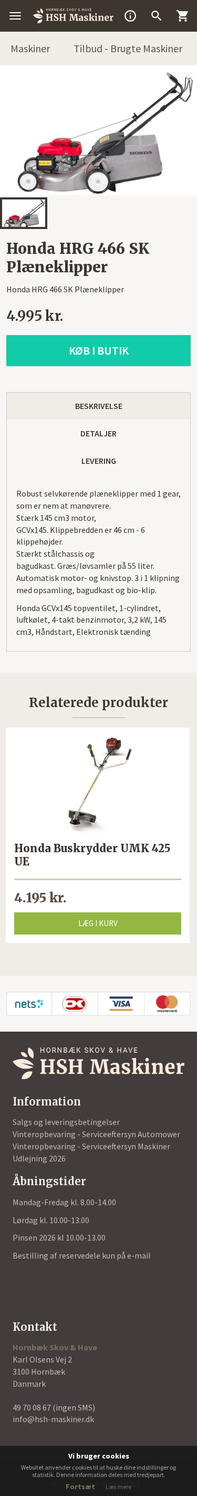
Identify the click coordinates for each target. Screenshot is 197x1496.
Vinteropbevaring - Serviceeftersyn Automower (96, 1134)
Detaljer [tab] (98, 433)
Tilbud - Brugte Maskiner (128, 48)
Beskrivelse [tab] (98, 406)
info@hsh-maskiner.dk (53, 1419)
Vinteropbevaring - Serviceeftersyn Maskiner (91, 1146)
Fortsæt (80, 1486)
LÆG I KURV (98, 923)
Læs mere (118, 1487)
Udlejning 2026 (39, 1158)
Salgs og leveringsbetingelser (66, 1122)
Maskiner (30, 48)
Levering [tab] (98, 460)
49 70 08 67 (33, 1407)
